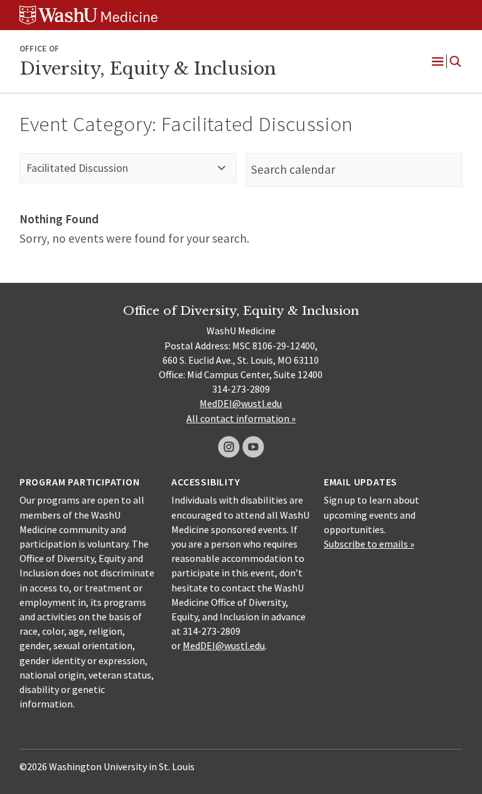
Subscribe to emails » (369, 543)
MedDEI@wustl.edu (241, 403)
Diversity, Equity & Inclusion (147, 68)
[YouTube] (253, 447)
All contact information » (241, 418)
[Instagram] (229, 447)
